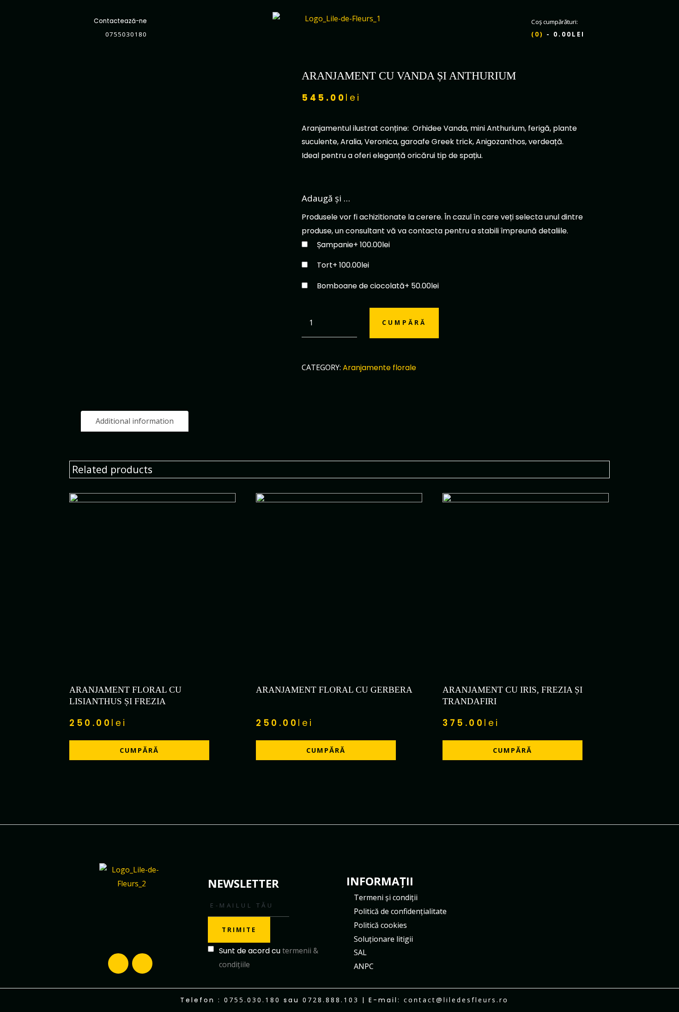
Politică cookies (380, 925)
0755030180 (126, 34)
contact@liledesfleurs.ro (456, 999)
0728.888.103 (331, 999)
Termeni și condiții (386, 897)
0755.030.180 (252, 999)
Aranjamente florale (379, 367)
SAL (360, 952)
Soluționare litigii (383, 939)
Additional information (135, 421)
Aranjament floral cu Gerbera (334, 690)
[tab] (134, 421)
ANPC (364, 966)
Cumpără (404, 322)
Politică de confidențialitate (400, 911)
